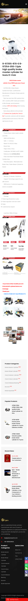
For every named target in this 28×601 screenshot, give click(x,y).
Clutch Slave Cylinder (12, 379)
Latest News (18, 559)
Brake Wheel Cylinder (13, 371)
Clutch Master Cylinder (13, 375)
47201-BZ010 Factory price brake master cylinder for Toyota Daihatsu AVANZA (17, 423)
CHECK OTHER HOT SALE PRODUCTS (15, 294)
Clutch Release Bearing (13, 383)
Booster (8, 387)
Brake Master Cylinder (13, 367)
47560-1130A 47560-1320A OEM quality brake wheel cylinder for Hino (17, 409)
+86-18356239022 (9, 541)
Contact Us (18, 553)
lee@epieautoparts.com (10, 538)
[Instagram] (26, 561)
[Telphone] (26, 571)
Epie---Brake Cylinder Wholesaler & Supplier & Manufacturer (16, 473)
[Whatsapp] (26, 565)
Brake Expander (10, 391)
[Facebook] (26, 558)
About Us (17, 550)
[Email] (26, 575)
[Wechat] (26, 568)
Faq (16, 556)
